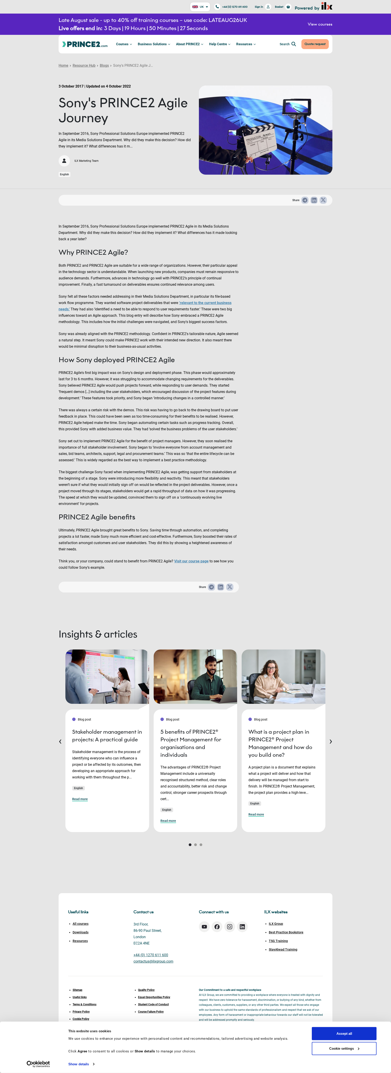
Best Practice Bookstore (286, 932)
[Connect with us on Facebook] (217, 926)
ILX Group (276, 923)
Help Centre (218, 44)
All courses (80, 923)
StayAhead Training (283, 949)
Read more (80, 799)
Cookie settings (341, 1048)
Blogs (104, 65)
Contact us (144, 911)
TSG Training (278, 941)
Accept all (344, 1033)
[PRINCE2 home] (84, 44)
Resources (244, 44)
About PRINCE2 (188, 44)
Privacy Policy (81, 1011)
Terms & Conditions (84, 1004)
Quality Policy (146, 990)
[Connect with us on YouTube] (204, 926)
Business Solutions (152, 44)
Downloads (80, 932)
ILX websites (276, 911)
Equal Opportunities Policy (154, 997)
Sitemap (77, 990)
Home (63, 65)
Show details (78, 1064)
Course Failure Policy (151, 1011)
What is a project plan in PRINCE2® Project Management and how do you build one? (280, 743)
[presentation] (60, 741)
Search (285, 44)
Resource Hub (84, 65)
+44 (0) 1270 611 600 (235, 6)
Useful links (80, 997)
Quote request (315, 44)
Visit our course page (191, 561)
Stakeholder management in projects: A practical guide (107, 735)
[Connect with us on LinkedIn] (242, 926)
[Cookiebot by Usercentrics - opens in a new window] (38, 1064)
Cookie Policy (81, 1019)
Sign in (259, 6)
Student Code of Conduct (153, 1004)
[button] (190, 844)
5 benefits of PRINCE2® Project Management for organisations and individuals (190, 743)
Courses (122, 44)
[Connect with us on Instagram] (229, 926)
